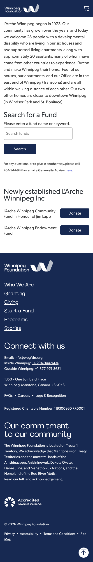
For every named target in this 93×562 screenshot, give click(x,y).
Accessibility (29, 534)
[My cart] (86, 8)
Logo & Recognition (50, 396)
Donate (74, 213)
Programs (16, 319)
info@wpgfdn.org (28, 358)
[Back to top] (84, 553)
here (69, 170)
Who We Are (19, 285)
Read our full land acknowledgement (33, 479)
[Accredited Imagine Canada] (23, 506)
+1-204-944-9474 (45, 363)
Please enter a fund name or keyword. (37, 123)
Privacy (9, 534)
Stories (12, 328)
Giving (11, 302)
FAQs (8, 396)
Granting (14, 293)
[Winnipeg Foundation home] (29, 266)
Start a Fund (19, 311)
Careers (24, 396)
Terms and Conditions (59, 534)
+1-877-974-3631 (48, 369)
